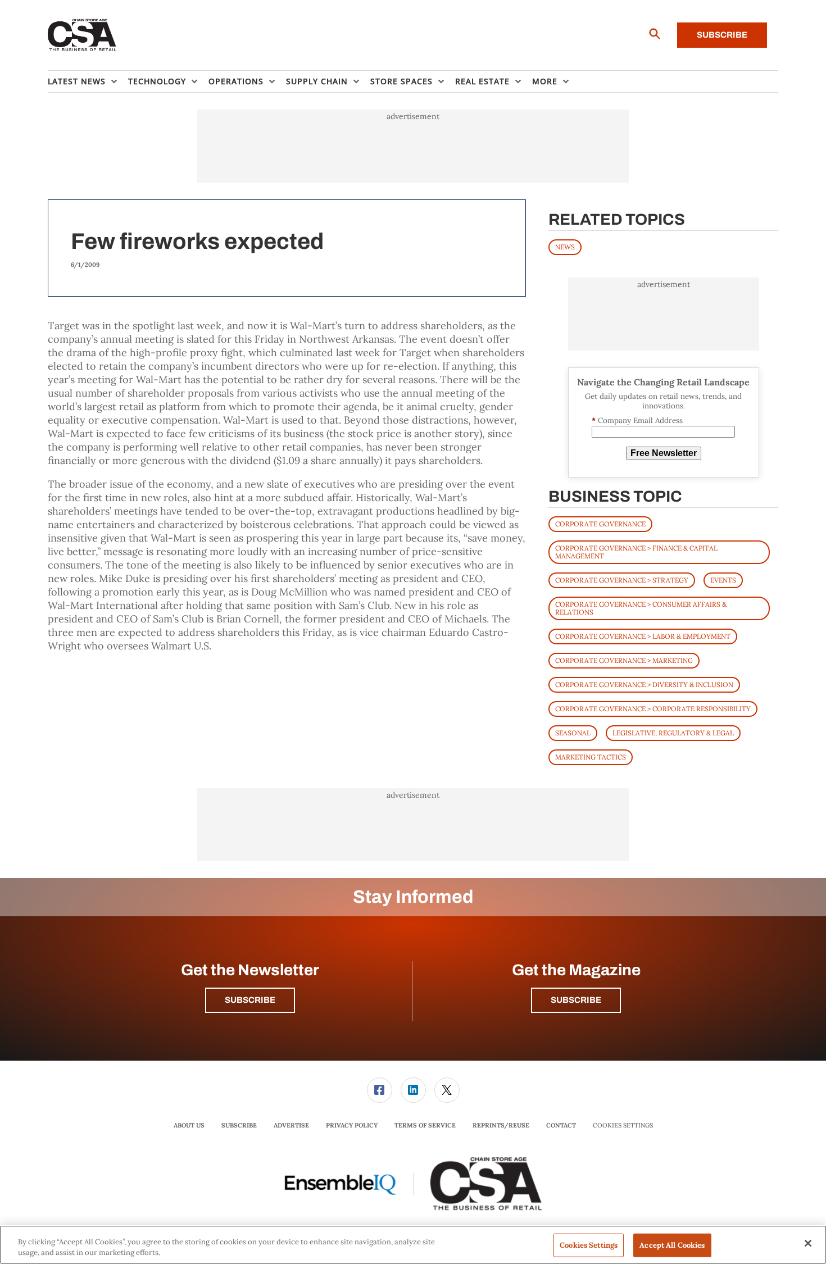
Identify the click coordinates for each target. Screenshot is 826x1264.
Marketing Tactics (590, 757)
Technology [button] (157, 81)
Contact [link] (561, 1125)
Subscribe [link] (239, 1125)
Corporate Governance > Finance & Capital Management (636, 552)
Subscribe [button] (250, 999)
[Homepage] (82, 35)
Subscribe (722, 34)
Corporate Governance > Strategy (621, 580)
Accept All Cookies (672, 1245)
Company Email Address (637, 420)
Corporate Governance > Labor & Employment (642, 636)
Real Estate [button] (482, 81)
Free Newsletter (663, 453)
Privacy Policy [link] (352, 1125)
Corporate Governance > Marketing (624, 660)
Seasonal (573, 733)
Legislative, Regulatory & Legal (673, 733)
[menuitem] (88, 81)
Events (723, 580)
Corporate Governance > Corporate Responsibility (653, 708)
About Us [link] (189, 1125)
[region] (413, 1244)
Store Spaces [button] (401, 81)
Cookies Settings (623, 1125)
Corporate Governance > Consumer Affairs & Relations (641, 608)
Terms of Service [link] (425, 1125)
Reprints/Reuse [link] (501, 1125)
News (565, 247)
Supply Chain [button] (317, 81)
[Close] (808, 1243)
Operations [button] (236, 81)
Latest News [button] (77, 81)
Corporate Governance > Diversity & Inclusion (644, 684)
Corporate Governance (600, 524)
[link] (379, 1090)
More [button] (544, 81)
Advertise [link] (291, 1125)
